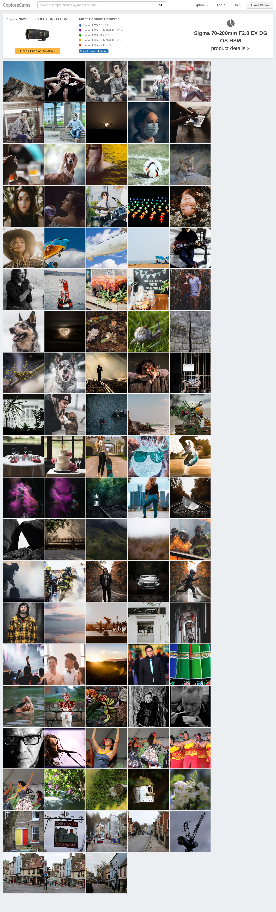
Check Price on (37, 51)
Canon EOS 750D (96, 45)
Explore (199, 5)
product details (230, 40)
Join (237, 5)
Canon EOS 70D (95, 35)
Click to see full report (93, 51)
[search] (161, 5)
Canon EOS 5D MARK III (102, 30)
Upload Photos (259, 5)
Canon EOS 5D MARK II (100, 40)
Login (221, 5)
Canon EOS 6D (95, 25)
